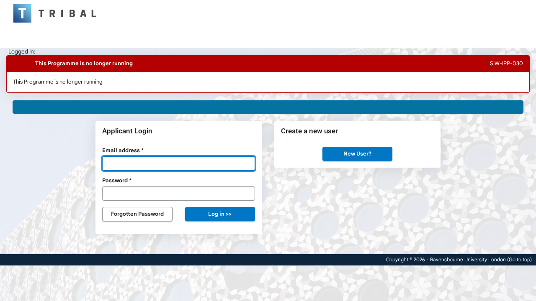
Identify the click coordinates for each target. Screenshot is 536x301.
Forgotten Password (137, 213)
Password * (116, 180)
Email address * (123, 150)
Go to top (519, 259)
